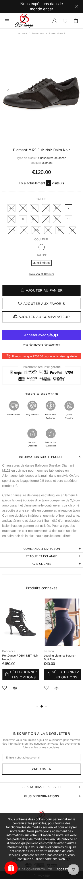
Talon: (42, 255)
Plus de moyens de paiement (41, 344)
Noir (41, 247)
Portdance (8, 651)
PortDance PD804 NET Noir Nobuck (20, 657)
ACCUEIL (22, 33)
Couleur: (41, 239)
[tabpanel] (21, 651)
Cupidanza (24, 20)
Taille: (41, 199)
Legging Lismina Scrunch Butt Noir (60, 657)
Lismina (49, 651)
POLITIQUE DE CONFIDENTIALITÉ (28, 869)
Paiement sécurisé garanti (41, 367)
